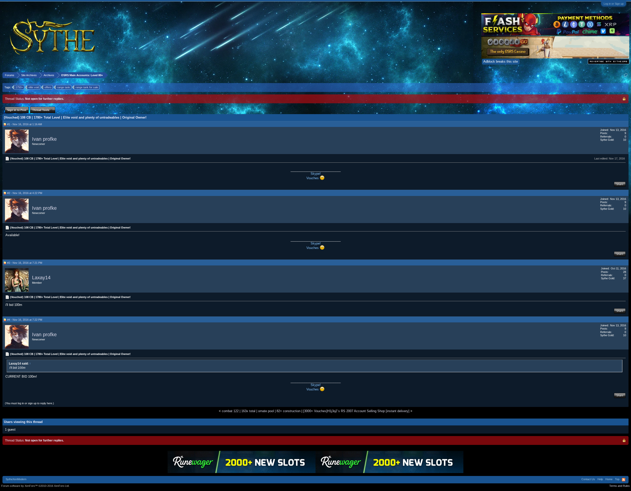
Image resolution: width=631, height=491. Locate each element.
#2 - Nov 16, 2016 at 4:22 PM (24, 193)
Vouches (313, 178)
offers (48, 87)
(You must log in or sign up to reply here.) (29, 403)
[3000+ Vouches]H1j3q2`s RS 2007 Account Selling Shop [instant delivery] (356, 411)
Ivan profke (44, 139)
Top (617, 479)
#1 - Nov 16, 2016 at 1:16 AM (24, 124)
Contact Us (588, 479)
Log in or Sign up (614, 3)
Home (609, 479)
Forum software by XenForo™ (35, 485)
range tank (63, 87)
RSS (623, 479)
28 (624, 271)
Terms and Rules (619, 485)
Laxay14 (41, 278)
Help (600, 479)
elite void (34, 87)
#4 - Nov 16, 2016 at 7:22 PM (24, 319)
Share (619, 184)
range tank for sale (87, 87)
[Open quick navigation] (625, 75)
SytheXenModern (16, 479)
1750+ (19, 87)
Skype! (316, 173)
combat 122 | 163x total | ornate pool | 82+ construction (261, 411)
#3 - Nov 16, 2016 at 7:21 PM (24, 262)
